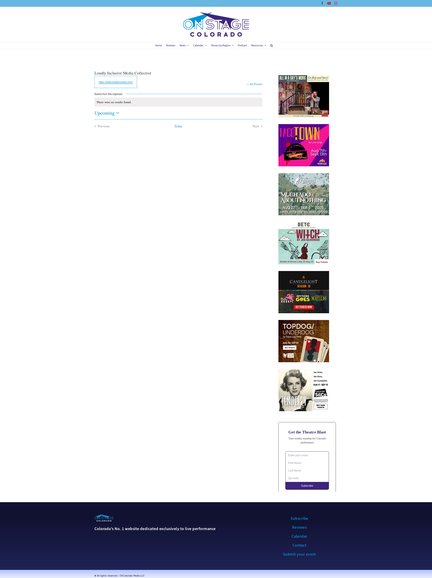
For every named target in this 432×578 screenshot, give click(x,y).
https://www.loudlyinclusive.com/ (116, 82)
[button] (271, 45)
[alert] (178, 102)
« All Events (254, 84)
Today (178, 126)
